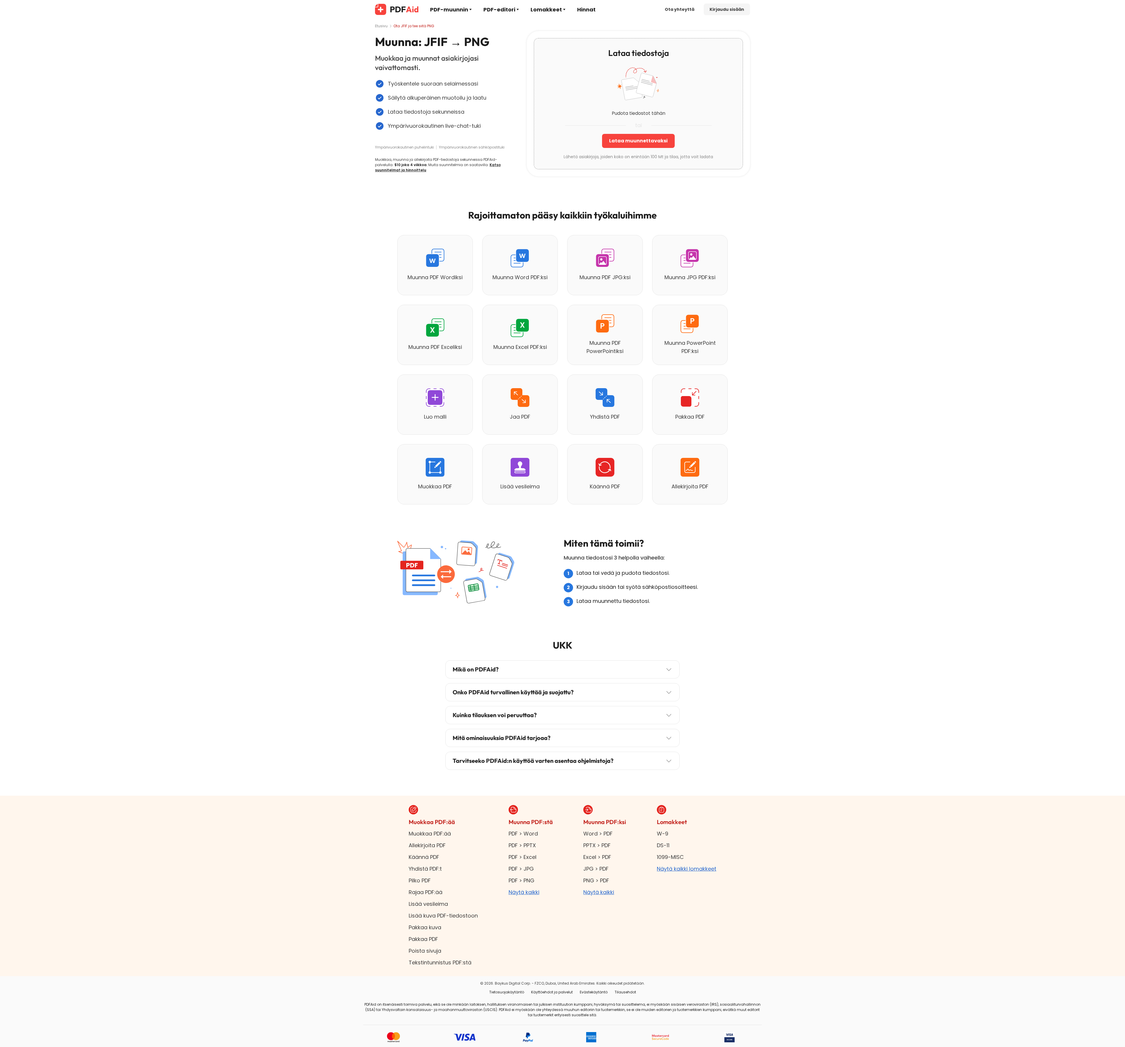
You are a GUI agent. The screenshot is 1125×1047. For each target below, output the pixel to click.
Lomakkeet (546, 9)
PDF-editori (499, 9)
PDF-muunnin (449, 9)
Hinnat (586, 9)
